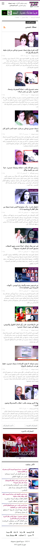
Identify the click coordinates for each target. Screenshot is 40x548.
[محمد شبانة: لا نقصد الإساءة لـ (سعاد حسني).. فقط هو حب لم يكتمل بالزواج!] (26, 353)
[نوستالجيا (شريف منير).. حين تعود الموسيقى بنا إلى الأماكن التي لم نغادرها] (20, 445)
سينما (8, 532)
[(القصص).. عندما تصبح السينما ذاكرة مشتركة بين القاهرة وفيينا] (33, 473)
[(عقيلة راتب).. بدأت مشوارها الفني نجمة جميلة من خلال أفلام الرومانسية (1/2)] (26, 196)
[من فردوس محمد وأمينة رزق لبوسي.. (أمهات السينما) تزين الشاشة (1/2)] (26, 274)
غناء (15, 532)
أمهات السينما (33, 190)
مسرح (30, 535)
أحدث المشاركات (8, 425)
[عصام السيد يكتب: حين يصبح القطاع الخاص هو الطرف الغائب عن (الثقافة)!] (33, 509)
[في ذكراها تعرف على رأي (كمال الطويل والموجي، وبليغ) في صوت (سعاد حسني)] (26, 313)
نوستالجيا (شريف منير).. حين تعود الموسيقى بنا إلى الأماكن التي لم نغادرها (21, 453)
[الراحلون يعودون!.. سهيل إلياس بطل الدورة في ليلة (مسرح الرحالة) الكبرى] (33, 520)
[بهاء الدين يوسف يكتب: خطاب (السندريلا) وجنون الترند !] (26, 392)
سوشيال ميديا (10, 535)
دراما (21, 532)
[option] (20, 446)
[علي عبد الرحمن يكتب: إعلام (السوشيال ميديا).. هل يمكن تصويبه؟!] (33, 484)
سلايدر (35, 33)
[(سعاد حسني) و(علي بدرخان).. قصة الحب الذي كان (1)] (26, 117)
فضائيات (21, 535)
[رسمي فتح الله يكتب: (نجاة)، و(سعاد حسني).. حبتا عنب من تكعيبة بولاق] (26, 157)
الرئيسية (29, 532)
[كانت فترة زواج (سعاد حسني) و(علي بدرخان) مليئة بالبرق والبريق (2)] (26, 39)
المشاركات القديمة (31, 425)
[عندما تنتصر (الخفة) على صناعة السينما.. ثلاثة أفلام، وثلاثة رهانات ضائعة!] (33, 498)
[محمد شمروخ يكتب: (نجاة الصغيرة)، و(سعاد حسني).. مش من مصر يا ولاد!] (26, 78)
